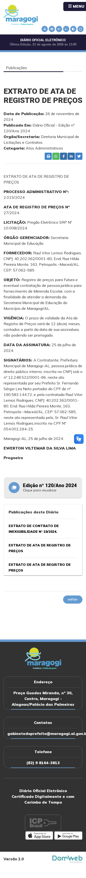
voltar (73, 599)
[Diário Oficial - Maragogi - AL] (21, 14)
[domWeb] (67, 858)
